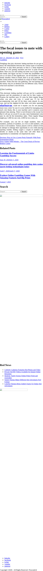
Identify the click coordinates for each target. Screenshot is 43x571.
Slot (5, 35)
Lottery (6, 37)
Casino (6, 29)
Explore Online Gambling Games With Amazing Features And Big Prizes (17, 176)
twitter (6, 7)
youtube (7, 9)
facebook (7, 5)
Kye (21, 58)
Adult (6, 25)
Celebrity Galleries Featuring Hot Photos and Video (22, 370)
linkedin (7, 3)
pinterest (7, 11)
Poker (6, 31)
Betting (6, 27)
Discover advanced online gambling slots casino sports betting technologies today (21, 165)
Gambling (7, 33)
